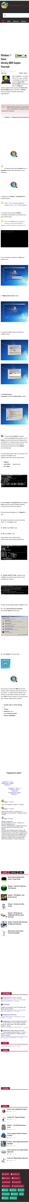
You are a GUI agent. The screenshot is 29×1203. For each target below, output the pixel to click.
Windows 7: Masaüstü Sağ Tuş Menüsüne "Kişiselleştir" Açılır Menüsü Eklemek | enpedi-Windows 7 (14, 1037)
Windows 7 (3, 24)
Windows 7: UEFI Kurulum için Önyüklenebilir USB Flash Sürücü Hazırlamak (16, 915)
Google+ (15, 1194)
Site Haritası (12, 28)
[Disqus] (14, 819)
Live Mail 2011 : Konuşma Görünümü (16, 1117)
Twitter (22, 1190)
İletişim (6, 1190)
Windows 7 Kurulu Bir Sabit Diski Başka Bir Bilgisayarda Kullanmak (17, 923)
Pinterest (14, 1198)
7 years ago (16, 1001)
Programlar (4, 28)
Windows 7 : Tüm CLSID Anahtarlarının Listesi (16, 1126)
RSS (22, 1194)
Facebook (6, 1194)
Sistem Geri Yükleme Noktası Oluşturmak (17, 1158)
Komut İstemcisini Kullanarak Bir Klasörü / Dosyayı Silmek (16, 878)
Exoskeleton (6, 1004)
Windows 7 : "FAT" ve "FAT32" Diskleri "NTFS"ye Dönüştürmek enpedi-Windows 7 (14, 791)
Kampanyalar (20, 24)
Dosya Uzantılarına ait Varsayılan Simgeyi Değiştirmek (17, 1151)
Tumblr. (6, 1198)
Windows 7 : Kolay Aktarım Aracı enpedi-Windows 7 (8, 783)
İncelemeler (11, 24)
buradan (23, 170)
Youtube (13, 1190)
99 (2, 71)
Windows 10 (16, 21)
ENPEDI (8, 21)
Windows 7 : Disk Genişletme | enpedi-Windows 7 (11, 1027)
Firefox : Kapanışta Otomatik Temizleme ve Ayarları (17, 1134)
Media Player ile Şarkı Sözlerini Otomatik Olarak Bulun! (15, 932)
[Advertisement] (14, 40)
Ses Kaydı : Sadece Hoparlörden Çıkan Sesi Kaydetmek (17, 1143)
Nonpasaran (6, 998)
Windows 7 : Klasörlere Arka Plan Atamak (16, 905)
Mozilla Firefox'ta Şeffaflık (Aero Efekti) (17, 1109)
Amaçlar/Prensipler (18, 1186)
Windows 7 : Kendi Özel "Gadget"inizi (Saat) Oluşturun (17, 887)
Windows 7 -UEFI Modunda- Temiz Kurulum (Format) (16, 896)
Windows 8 (23, 21)
